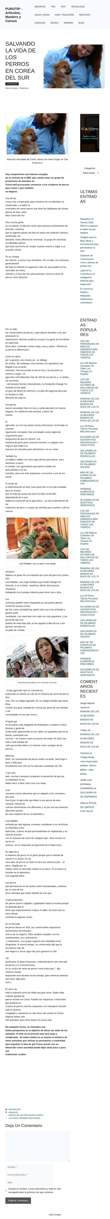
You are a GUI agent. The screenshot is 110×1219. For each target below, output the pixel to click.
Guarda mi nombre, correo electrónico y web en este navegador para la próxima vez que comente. (34, 1190)
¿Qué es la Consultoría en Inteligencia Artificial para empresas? (87, 277)
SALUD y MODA (42, 15)
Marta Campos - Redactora (17, 88)
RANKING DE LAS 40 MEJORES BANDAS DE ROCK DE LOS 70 (89, 402)
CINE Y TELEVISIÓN (64, 15)
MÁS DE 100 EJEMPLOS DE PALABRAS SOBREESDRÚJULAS (89, 478)
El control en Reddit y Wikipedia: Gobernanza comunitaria (86, 296)
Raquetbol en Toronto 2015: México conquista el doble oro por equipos (89, 226)
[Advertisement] (25, 306)
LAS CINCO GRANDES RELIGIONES (24, 1118)
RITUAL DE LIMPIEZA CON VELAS (88, 807)
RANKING (68, 23)
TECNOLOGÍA (78, 7)
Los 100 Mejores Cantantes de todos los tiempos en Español (88, 368)
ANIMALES (13, 1112)
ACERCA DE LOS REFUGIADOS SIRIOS (25, 1115)
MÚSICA (54, 23)
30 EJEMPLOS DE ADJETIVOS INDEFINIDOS (89, 503)
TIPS (53, 7)
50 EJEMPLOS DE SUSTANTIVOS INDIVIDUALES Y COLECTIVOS (89, 441)
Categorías (89, 168)
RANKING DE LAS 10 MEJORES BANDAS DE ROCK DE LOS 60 (89, 416)
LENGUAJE (39, 23)
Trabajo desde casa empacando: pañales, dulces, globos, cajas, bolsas (89, 765)
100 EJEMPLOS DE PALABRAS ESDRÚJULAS (88, 453)
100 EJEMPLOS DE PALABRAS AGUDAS (88, 464)
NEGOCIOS (84, 15)
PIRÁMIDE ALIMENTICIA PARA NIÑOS (87, 492)
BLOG (81, 23)
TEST (63, 7)
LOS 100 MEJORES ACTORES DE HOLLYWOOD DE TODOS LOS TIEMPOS (89, 386)
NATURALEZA (12, 84)
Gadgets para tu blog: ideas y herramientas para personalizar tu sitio (89, 244)
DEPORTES (40, 7)
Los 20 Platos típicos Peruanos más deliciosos (89, 429)
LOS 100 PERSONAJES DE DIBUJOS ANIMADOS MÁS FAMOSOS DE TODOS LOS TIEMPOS (89, 349)
